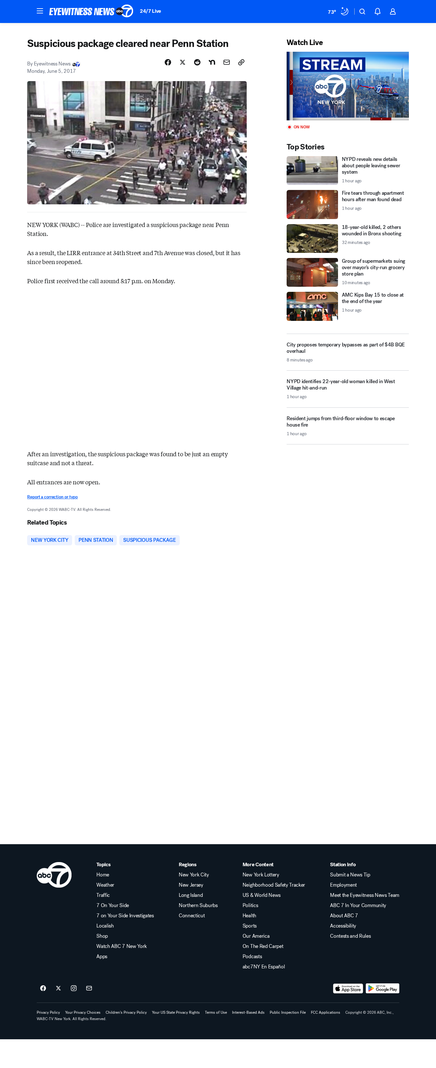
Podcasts (252, 956)
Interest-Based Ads (248, 1012)
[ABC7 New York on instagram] (73, 988)
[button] (40, 10)
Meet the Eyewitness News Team (364, 895)
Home (102, 874)
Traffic (103, 895)
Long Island (191, 895)
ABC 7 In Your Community (358, 905)
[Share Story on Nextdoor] (212, 62)
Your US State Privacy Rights (176, 1012)
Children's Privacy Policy (126, 1012)
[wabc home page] (54, 875)
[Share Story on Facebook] (167, 62)
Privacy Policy (48, 1012)
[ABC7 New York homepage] (91, 11)
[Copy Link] (241, 62)
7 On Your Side (112, 905)
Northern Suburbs (198, 905)
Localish (105, 925)
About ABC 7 (344, 915)
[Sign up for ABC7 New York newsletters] (89, 988)
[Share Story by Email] (226, 62)
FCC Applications (325, 1012)
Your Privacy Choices (83, 1012)
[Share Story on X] (182, 62)
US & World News (262, 895)
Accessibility (343, 925)
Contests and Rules (350, 936)
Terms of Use (216, 1012)
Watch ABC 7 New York (121, 946)
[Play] (348, 86)
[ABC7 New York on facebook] (43, 988)
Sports (250, 925)
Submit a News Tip (350, 874)
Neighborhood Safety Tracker (274, 885)
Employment (343, 885)
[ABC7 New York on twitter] (58, 988)
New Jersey (191, 885)
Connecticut (192, 915)
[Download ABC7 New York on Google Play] (382, 988)
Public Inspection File (288, 1012)
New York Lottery (261, 874)
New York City (194, 874)
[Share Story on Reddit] (197, 62)
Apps (101, 956)
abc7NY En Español (264, 966)
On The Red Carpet (263, 946)
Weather (105, 885)
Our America (256, 936)
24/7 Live (150, 11)
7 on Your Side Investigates (125, 915)
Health (249, 915)
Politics (250, 905)
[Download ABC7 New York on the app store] (348, 988)
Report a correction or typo (52, 497)
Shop (102, 936)
